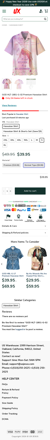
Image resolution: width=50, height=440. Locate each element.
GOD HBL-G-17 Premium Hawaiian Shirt (13, 274)
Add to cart (30, 190)
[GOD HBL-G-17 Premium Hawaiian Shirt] (13, 258)
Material (6, 160)
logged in (20, 329)
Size (4, 136)
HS (3, 122)
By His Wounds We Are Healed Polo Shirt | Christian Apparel (36, 274)
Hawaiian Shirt (16, 25)
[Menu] (4, 11)
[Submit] (45, 19)
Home (4, 25)
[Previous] (6, 53)
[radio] (11, 126)
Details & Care (9, 226)
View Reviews (9, 105)
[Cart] (46, 11)
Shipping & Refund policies (15, 232)
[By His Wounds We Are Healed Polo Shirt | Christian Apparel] (37, 258)
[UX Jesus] (17, 11)
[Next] (43, 53)
